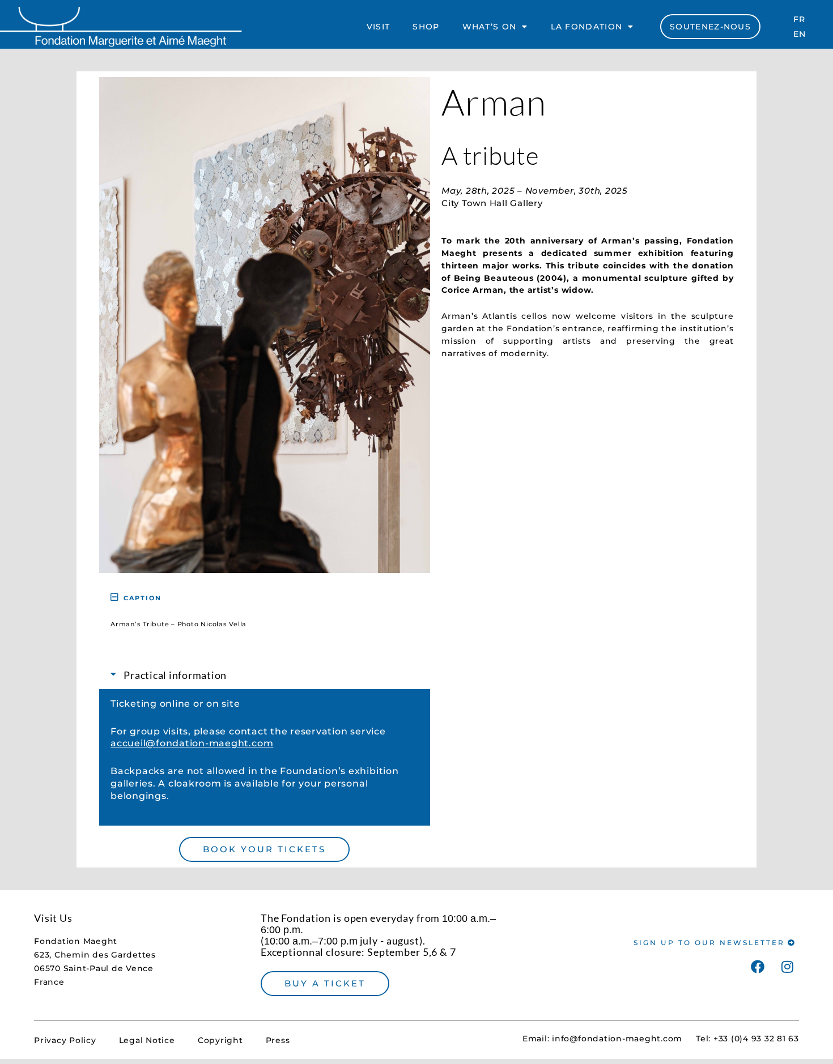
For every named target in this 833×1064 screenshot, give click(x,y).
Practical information (175, 675)
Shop (426, 27)
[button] (264, 597)
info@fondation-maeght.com (617, 1038)
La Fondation (587, 27)
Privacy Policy (65, 1040)
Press (278, 1040)
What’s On (489, 27)
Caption (143, 598)
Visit (378, 27)
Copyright (220, 1040)
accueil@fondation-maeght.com (191, 743)
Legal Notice (147, 1040)
